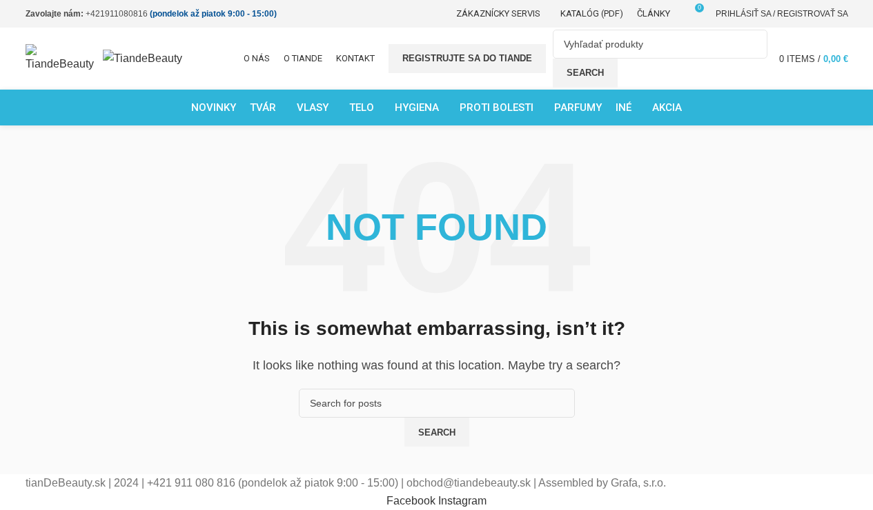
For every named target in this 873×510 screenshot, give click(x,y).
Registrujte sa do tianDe (467, 58)
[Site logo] (64, 57)
